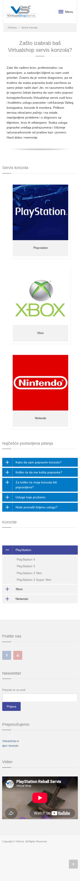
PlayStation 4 (26, 559)
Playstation (40, 247)
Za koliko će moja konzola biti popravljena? (36, 485)
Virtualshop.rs (10, 741)
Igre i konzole (10, 745)
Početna (12, 27)
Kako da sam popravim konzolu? (39, 462)
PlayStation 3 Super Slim (34, 579)
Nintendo (40, 418)
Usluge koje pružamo (30, 497)
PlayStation (23, 550)
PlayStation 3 (26, 566)
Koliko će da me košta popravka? (39, 472)
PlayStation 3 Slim (29, 573)
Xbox (40, 333)
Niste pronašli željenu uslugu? (37, 507)
